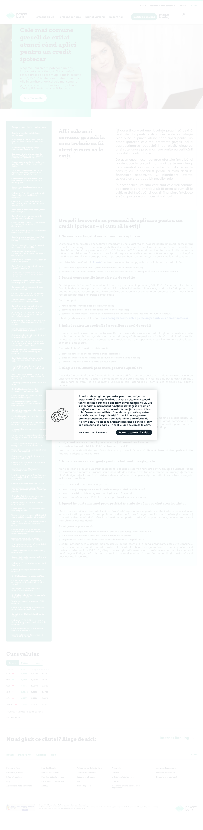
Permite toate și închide (134, 432)
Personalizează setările (93, 432)
